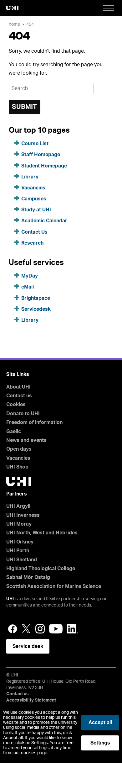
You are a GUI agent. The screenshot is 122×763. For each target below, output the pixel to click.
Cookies (16, 404)
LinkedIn (72, 628)
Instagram (40, 628)
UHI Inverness (23, 515)
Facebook (12, 628)
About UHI (18, 386)
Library (29, 176)
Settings (100, 742)
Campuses (33, 198)
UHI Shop (17, 466)
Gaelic (13, 431)
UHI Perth (17, 550)
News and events (26, 440)
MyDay (29, 275)
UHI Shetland (21, 559)
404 (30, 24)
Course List (34, 143)
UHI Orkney (19, 541)
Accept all (100, 722)
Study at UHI (36, 209)
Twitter (26, 628)
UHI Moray (19, 524)
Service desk (28, 646)
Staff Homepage (40, 154)
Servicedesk (36, 309)
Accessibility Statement (31, 700)
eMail (27, 286)
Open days (19, 449)
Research (32, 243)
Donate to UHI (23, 413)
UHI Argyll (18, 506)
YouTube (56, 628)
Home (14, 24)
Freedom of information (34, 422)
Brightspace (35, 298)
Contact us (19, 395)
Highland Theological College (40, 568)
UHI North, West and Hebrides (42, 532)
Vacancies (33, 187)
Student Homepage (44, 165)
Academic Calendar (44, 220)
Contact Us (34, 232)
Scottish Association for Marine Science (53, 586)
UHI (10, 599)
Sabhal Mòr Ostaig (28, 577)
